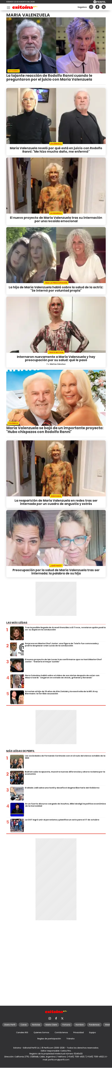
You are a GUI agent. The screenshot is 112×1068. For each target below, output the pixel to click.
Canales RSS (22, 1032)
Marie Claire (51, 1024)
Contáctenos (61, 1032)
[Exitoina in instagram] (91, 7)
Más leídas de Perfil (20, 751)
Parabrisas (94, 1024)
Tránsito (70, 1038)
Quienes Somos (41, 1032)
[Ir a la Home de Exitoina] (25, 7)
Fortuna (66, 1024)
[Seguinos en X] (104, 7)
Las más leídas (16, 623)
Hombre (80, 1024)
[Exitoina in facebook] (97, 7)
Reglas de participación (49, 1038)
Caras (24, 1024)
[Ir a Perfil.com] (99, 2)
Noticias (36, 1024)
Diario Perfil (9, 1024)
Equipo (92, 1032)
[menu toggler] (8, 7)
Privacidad (78, 1032)
